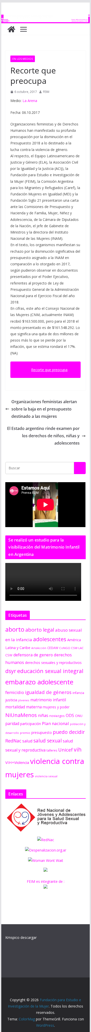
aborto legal (39, 629)
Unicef (65, 749)
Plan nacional (55, 723)
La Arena (29, 100)
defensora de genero (33, 655)
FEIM (46, 92)
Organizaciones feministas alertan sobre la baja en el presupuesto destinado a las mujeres (44, 409)
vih (77, 749)
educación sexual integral (50, 671)
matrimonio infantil (48, 700)
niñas (43, 715)
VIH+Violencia (17, 762)
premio (25, 733)
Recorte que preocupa (49, 369)
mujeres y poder (56, 707)
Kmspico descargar (21, 937)
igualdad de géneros (48, 692)
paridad (12, 723)
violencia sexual (46, 776)
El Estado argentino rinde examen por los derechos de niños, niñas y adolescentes (43, 436)
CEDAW (52, 648)
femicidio (14, 692)
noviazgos (57, 715)
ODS (70, 715)
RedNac (13, 741)
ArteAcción (38, 648)
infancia (78, 693)
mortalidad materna (23, 707)
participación (30, 723)
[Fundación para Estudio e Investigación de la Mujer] (45, 18)
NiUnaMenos (21, 714)
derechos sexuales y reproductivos (53, 662)
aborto (14, 629)
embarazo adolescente (39, 681)
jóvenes (23, 700)
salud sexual (47, 740)
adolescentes (49, 639)
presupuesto (41, 732)
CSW (8, 655)
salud (27, 741)
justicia (11, 699)
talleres (52, 750)
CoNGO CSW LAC (71, 648)
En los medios (22, 59)
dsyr (10, 671)
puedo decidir (69, 732)
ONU (78, 715)
